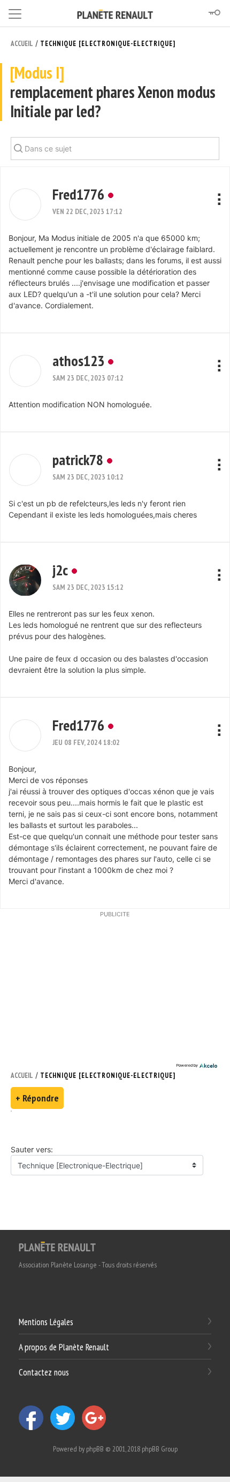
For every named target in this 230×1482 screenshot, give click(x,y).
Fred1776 (78, 194)
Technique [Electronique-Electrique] (107, 43)
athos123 (78, 360)
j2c (60, 570)
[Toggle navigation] (15, 12)
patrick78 (77, 459)
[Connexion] (214, 13)
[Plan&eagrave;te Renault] (57, 1246)
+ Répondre (37, 1098)
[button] (25, 204)
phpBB (95, 1449)
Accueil (22, 43)
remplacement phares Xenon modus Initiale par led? (113, 92)
